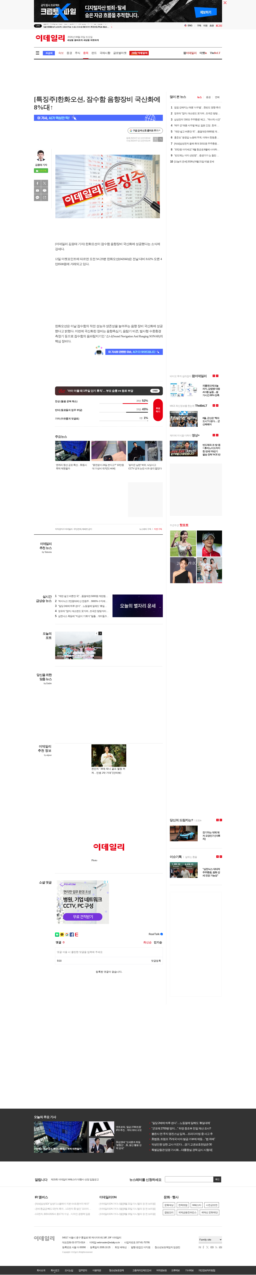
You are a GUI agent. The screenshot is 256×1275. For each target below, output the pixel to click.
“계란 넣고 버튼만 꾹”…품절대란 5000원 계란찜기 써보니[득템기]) (89, 596)
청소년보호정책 (116, 1270)
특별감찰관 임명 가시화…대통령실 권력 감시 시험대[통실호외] (186, 1149)
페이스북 (37, 183)
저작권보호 (161, 1270)
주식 (77, 52)
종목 (85, 52)
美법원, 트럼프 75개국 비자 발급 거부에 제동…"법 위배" (182, 1139)
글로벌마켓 (119, 52)
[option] (100, 26)
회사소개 (41, 1270)
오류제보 (175, 1270)
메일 (37, 190)
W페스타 (196, 1205)
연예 (217, 97)
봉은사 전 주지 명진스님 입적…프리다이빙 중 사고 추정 (182, 1133)
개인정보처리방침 (206, 1270)
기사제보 (189, 1270)
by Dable (48, 683)
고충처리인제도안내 (141, 1270)
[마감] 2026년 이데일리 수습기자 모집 (69, 1179)
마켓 (203, 52)
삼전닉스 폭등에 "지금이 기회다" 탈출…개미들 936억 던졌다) (87, 616)
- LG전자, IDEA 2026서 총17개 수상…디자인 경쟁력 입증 (62, 1214)
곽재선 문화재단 (209, 1212)
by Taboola (47, 552)
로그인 (219, 25)
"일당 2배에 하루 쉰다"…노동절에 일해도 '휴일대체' (179, 1123)
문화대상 (168, 1205)
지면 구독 (158, 529)
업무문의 (83, 1270)
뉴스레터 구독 (145, 529)
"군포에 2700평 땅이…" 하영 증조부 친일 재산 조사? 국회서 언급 (187, 1128)
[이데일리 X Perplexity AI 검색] (98, 118)
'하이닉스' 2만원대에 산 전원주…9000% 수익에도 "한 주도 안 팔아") (90, 601)
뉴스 (199, 97)
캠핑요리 (168, 1212)
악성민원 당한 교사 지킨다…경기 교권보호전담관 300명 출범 (185, 1144)
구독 (199, 25)
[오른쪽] (100, 633)
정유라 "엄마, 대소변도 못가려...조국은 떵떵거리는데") (83, 611)
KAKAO (37, 197)
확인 (217, 1179)
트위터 (44, 183)
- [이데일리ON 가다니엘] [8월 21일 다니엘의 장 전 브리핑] (126, 1203)
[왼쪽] (97, 633)
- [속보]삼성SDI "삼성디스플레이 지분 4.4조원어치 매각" (61, 1203)
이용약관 (96, 1270)
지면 (205, 25)
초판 (212, 25)
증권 (69, 52)
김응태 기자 (41, 164)
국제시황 (105, 52)
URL (44, 197)
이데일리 (67, 38)
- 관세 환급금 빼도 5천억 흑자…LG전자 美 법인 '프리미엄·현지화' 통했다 (63, 1208)
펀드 (94, 52)
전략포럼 (182, 1205)
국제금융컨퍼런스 (187, 1212)
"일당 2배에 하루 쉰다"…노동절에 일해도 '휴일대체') (82, 606)
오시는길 (69, 1270)
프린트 (44, 190)
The (215, 52)
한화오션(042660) (118, 259)
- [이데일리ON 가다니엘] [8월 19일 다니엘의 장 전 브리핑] (126, 1214)
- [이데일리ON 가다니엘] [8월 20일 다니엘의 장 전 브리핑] (126, 1208)
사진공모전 (211, 1205)
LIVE (38, 25)
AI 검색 (48, 53)
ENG (190, 25)
